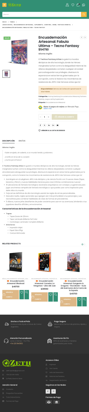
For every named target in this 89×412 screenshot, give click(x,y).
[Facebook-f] (48, 391)
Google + (53, 125)
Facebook (40, 125)
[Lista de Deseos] (73, 5)
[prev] (81, 37)
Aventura (56, 96)
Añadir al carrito (66, 117)
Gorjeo (44, 125)
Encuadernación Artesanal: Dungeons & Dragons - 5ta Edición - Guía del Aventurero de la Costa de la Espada (73, 286)
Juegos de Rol (50, 99)
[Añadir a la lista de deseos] (21, 292)
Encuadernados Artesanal (69, 96)
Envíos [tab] (22, 140)
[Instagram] (53, 391)
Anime (50, 96)
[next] (85, 37)
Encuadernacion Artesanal (55, 102)
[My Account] (67, 5)
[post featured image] (15, 262)
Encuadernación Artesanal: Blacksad (15, 282)
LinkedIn (49, 125)
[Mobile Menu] (4, 5)
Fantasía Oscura (54, 279)
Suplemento (59, 99)
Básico (4, 279)
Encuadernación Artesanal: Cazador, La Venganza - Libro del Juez (44, 283)
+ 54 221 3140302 (16, 343)
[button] (82, 244)
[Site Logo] (14, 5)
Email (57, 125)
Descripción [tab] (8, 140)
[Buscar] (84, 14)
